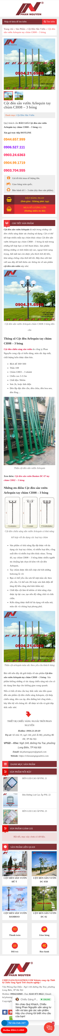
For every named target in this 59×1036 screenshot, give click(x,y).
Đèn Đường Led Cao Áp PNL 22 (36, 795)
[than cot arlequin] (29, 64)
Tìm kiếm (50, 22)
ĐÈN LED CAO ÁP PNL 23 (34, 811)
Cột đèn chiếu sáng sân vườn (18, 349)
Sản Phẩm (20, 29)
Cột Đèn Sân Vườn (36, 29)
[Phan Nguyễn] (29, 8)
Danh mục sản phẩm (22, 764)
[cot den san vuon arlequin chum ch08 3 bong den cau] (8, 96)
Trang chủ (8, 29)
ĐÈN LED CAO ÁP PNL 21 (34, 778)
